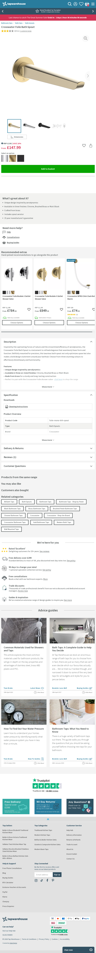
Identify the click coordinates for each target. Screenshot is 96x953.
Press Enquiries (8, 906)
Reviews (8, 457)
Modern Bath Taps (64, 522)
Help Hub (69, 830)
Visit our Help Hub (9, 931)
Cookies (55, 939)
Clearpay (5, 901)
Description (10, 341)
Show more (47, 386)
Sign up (57, 874)
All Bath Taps (9, 502)
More (45, 579)
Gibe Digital (13, 943)
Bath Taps (18, 23)
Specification (11, 394)
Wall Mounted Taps (11, 529)
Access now (23, 591)
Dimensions (20, 137)
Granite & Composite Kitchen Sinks (47, 844)
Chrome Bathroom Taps (13, 515)
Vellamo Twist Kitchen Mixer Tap (14, 844)
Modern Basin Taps (41, 849)
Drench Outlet (71, 854)
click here (58, 379)
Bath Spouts (29, 23)
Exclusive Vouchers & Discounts (14, 887)
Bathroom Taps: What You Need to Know (70, 730)
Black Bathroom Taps (12, 508)
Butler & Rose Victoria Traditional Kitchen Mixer (14, 838)
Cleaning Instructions (18, 406)
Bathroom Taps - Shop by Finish (71, 502)
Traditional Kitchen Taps (43, 830)
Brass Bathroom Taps (36, 508)
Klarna (4, 897)
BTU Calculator (7, 882)
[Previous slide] (2, 11)
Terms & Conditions (29, 939)
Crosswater (34, 515)
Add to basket (57, 168)
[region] (48, 295)
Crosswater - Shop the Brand (58, 515)
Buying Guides (13, 242)
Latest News (37, 688)
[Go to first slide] (93, 11)
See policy (71, 560)
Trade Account (71, 844)
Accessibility (65, 939)
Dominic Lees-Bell (59, 688)
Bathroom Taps (6, 23)
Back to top (48, 819)
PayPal (4, 892)
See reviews (44, 551)
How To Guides (36, 759)
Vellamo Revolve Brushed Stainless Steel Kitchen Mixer (15, 850)
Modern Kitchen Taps (42, 835)
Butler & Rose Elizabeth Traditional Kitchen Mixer (15, 831)
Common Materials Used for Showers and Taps (24, 649)
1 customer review (26, 31)
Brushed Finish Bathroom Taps (65, 508)
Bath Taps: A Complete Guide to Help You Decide (72, 649)
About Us (69, 849)
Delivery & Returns (14, 448)
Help (9, 232)
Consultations (13, 237)
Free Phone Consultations (12, 868)
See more (68, 600)
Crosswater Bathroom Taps (15, 522)
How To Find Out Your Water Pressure (24, 728)
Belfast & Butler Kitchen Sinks (45, 840)
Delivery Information (74, 835)
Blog (4, 873)
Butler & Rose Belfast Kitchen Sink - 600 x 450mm (15, 857)
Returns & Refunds (73, 840)
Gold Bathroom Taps (41, 522)
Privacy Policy (44, 939)
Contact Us (70, 859)
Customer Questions (15, 465)
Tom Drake (8, 688)
